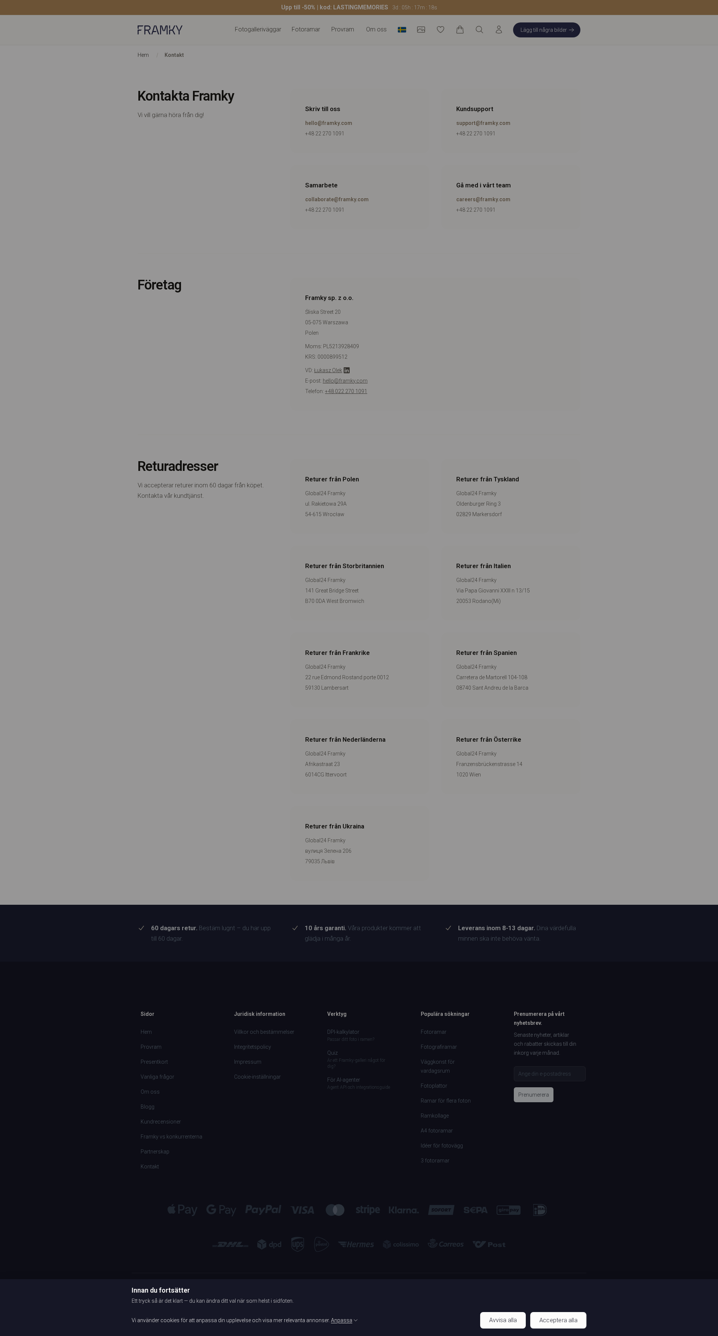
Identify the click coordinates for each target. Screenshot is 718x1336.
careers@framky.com (483, 199)
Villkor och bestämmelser (264, 1032)
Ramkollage (435, 1116)
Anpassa (341, 1320)
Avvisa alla (503, 1320)
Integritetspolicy (252, 1047)
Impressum (247, 1062)
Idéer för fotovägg (442, 1146)
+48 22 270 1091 (324, 134)
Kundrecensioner (161, 1122)
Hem (143, 55)
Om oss (376, 29)
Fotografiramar (439, 1047)
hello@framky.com (328, 123)
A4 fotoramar (437, 1131)
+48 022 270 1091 (346, 391)
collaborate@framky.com (337, 199)
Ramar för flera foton (446, 1101)
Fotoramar (434, 1032)
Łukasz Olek (328, 370)
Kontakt (174, 55)
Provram (342, 29)
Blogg (147, 1107)
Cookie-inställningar (257, 1077)
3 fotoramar (435, 1161)
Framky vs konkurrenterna (171, 1137)
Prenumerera (533, 1095)
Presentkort (154, 1062)
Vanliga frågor (157, 1077)
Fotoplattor (434, 1086)
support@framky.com (483, 123)
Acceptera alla (558, 1320)
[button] (359, 7)
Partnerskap (155, 1152)
